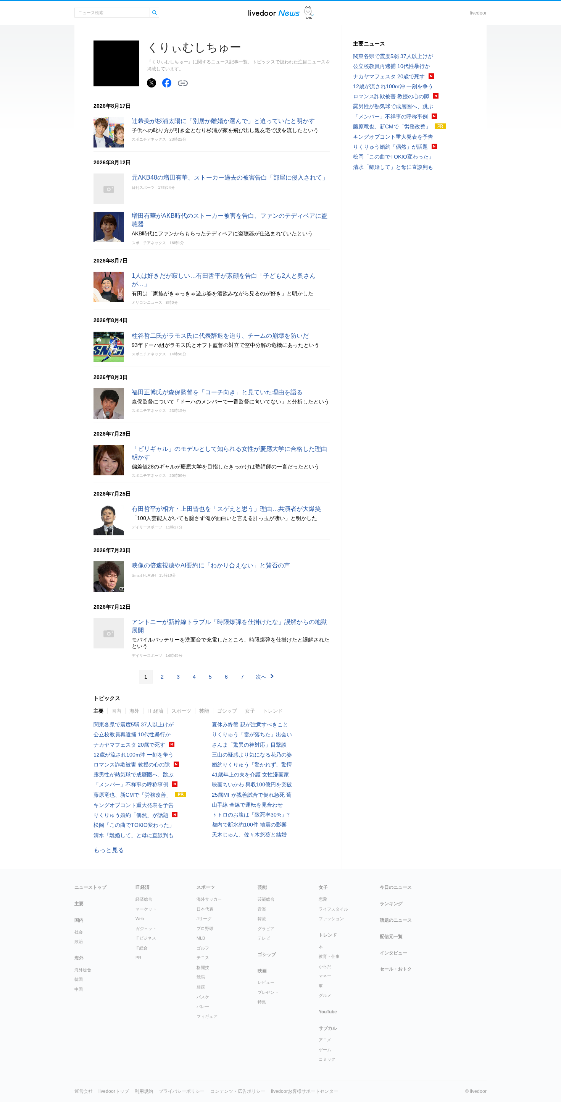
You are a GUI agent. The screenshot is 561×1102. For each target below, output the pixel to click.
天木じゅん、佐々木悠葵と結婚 (249, 834)
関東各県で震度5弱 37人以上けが (134, 724)
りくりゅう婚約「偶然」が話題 (131, 815)
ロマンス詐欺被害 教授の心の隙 (132, 765)
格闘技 (203, 967)
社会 (78, 932)
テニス (203, 957)
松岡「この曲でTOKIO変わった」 (134, 825)
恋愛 (323, 899)
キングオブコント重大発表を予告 (134, 805)
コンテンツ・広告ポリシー (237, 1091)
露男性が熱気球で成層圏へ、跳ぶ (134, 774)
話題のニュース (396, 920)
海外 (134, 711)
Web (139, 918)
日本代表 (205, 909)
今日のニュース (396, 887)
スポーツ (181, 711)
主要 (98, 711)
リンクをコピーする (182, 83)
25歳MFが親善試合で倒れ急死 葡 (252, 795)
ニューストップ (90, 887)
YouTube (328, 1011)
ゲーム (325, 1049)
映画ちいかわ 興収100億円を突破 (252, 784)
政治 (78, 941)
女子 (250, 711)
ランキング (391, 903)
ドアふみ (309, 12)
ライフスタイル (333, 909)
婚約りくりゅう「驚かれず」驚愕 (252, 765)
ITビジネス (145, 938)
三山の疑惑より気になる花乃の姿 (252, 755)
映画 (262, 971)
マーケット (145, 909)
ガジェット (145, 928)
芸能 (204, 711)
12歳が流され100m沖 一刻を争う (134, 755)
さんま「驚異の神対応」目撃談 (249, 745)
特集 (262, 1002)
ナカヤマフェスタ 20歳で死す (129, 745)
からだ (325, 966)
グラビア (266, 928)
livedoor (478, 13)
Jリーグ (204, 918)
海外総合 (82, 969)
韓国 (78, 979)
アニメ (325, 1039)
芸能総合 (266, 899)
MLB (201, 938)
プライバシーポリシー (182, 1091)
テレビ (264, 938)
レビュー (266, 982)
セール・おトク (396, 969)
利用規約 (144, 1091)
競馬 (201, 977)
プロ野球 (205, 928)
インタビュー (393, 953)
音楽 (262, 909)
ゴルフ (203, 948)
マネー (325, 976)
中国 (78, 989)
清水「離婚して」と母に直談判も (134, 835)
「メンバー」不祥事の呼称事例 (131, 784)
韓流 (262, 918)
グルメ (325, 995)
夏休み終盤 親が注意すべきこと (250, 724)
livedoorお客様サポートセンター (304, 1091)
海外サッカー (209, 899)
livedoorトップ (113, 1091)
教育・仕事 (329, 956)
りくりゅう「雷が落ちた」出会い (252, 734)
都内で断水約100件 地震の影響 (249, 825)
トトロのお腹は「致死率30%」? (251, 815)
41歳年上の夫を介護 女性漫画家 (250, 774)
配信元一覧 (391, 936)
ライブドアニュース (274, 12)
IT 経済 (155, 711)
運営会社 (83, 1091)
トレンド (273, 711)
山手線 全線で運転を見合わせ (247, 805)
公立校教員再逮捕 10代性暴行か (132, 734)
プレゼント (268, 992)
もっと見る (109, 850)
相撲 (201, 987)
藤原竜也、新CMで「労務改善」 (132, 795)
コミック (327, 1059)
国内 (116, 711)
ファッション (331, 918)
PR (138, 957)
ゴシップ (227, 711)
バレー (203, 1006)
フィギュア (207, 1016)
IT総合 (141, 948)
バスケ (203, 997)
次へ (261, 677)
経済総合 (143, 899)
